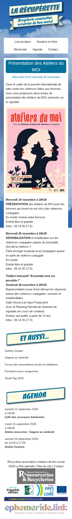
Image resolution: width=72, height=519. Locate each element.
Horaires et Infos (47, 41)
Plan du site (44, 466)
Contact (53, 49)
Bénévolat (20, 49)
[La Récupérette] (36, 15)
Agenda (37, 49)
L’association (23, 41)
